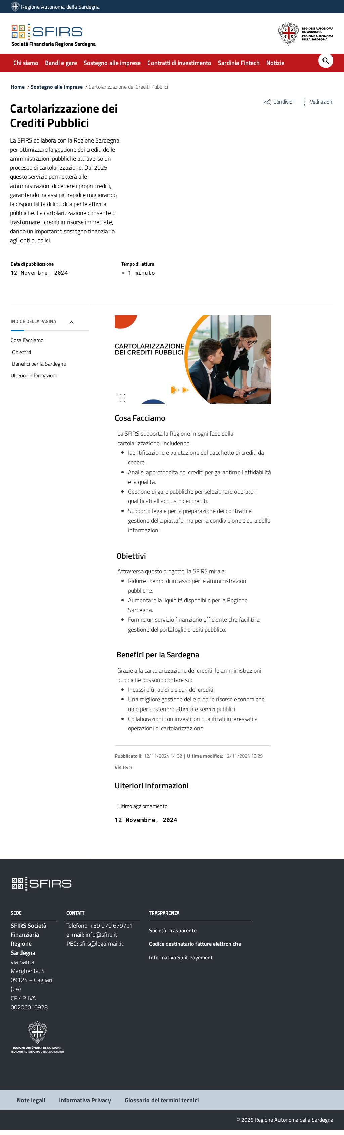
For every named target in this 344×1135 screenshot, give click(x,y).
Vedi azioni (321, 101)
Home (18, 87)
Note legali (31, 1100)
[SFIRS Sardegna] (15, 7)
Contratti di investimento (179, 62)
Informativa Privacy (85, 1100)
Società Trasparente (173, 930)
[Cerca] (325, 60)
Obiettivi (21, 352)
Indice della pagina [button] (33, 321)
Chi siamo (25, 62)
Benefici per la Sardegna (38, 364)
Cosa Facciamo (27, 340)
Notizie (275, 62)
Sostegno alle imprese (112, 62)
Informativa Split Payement (181, 957)
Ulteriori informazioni (34, 375)
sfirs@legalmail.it (101, 943)
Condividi (282, 101)
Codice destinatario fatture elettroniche (195, 944)
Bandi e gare (61, 62)
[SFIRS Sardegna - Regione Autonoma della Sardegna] (41, 883)
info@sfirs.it (101, 934)
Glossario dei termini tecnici (162, 1100)
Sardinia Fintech (239, 62)
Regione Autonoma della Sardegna (60, 7)
